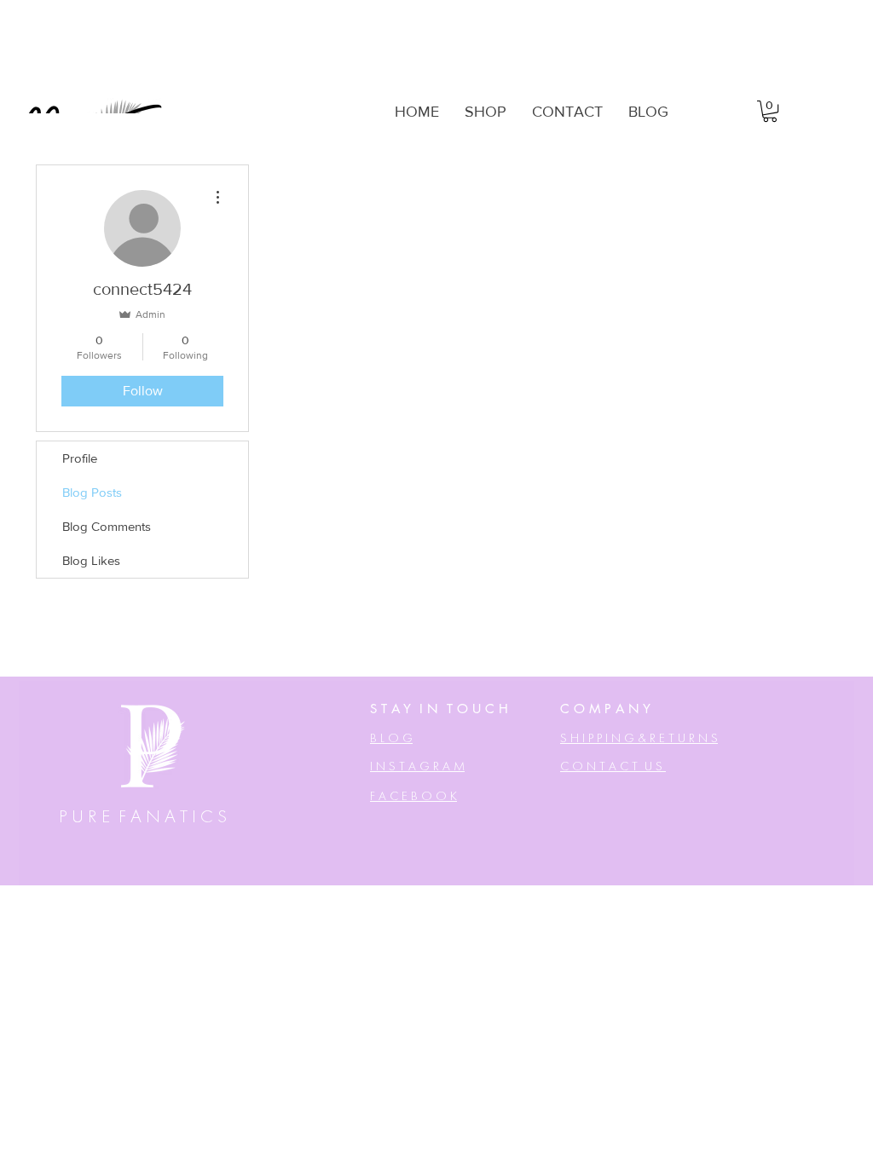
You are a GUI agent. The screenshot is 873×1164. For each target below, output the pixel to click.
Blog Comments (106, 526)
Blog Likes (91, 560)
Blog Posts (92, 492)
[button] (770, 111)
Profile (79, 458)
